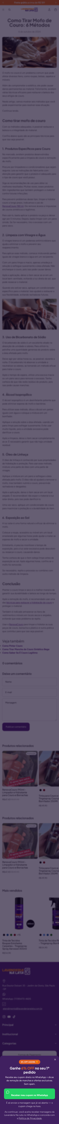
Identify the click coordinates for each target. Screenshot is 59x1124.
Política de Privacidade (30, 1118)
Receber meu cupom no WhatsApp (29, 1095)
